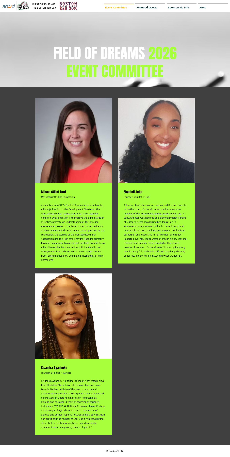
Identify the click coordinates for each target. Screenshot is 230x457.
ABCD (119, 450)
